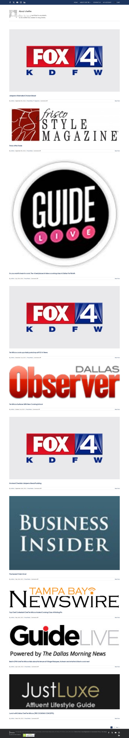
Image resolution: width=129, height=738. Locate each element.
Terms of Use (77, 731)
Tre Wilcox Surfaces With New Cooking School (26, 404)
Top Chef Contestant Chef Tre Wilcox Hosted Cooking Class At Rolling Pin (35, 612)
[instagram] (21, 2)
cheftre (12, 101)
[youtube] (17, 2)
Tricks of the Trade (15, 146)
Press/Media (30, 101)
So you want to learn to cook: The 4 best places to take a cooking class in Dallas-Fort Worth (42, 273)
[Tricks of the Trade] (64, 125)
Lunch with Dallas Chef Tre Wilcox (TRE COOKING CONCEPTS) (31, 713)
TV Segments (36, 101)
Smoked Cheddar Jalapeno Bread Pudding (25, 483)
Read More (117, 101)
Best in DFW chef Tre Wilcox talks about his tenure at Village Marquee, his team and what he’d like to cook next (49, 662)
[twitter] (14, 2)
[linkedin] (24, 2)
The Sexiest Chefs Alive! (17, 574)
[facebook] (10, 2)
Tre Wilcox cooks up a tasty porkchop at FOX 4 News (28, 352)
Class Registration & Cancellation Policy (91, 731)
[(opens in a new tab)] (64, 60)
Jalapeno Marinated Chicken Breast (22, 96)
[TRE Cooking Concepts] (20, 6)
